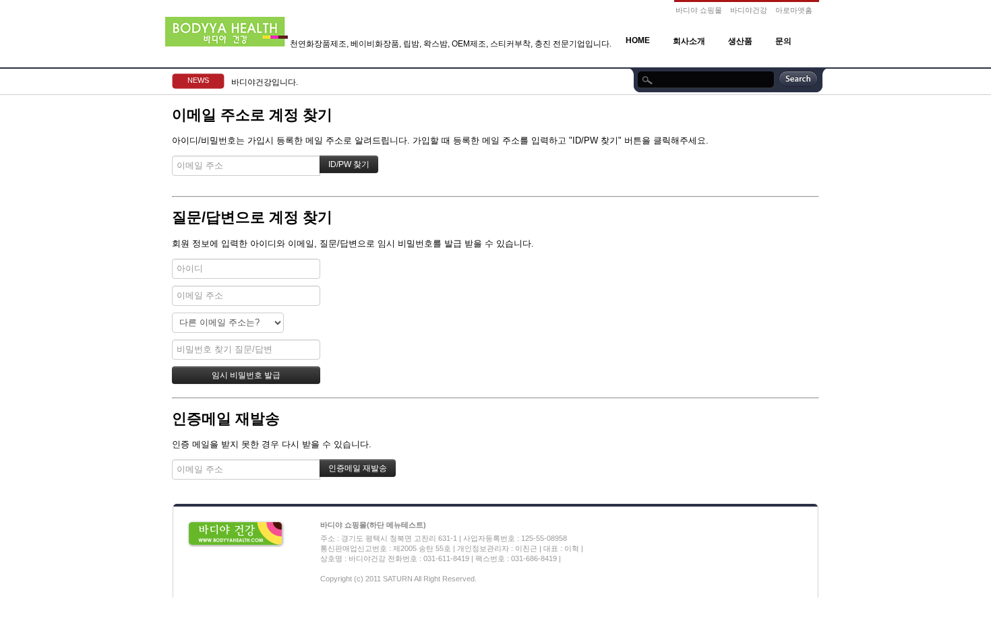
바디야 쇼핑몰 (698, 10)
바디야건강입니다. (264, 82)
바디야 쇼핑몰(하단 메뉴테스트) (373, 525)
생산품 (740, 41)
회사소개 (689, 41)
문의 (783, 41)
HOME (638, 40)
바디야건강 (748, 10)
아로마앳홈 (793, 10)
